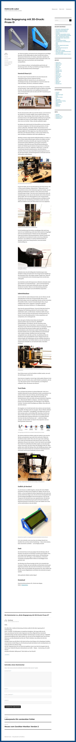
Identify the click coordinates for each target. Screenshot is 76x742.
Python (57, 103)
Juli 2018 (57, 72)
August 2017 (58, 77)
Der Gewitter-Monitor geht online (62, 29)
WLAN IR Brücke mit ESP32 (61, 40)
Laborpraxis (58, 99)
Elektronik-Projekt (59, 94)
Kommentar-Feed (59, 116)
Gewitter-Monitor (59, 97)
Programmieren (59, 102)
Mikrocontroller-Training (61, 100)
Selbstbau (6, 65)
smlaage (6, 56)
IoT (56, 98)
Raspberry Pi (58, 104)
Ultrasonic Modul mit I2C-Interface (62, 36)
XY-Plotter (58, 32)
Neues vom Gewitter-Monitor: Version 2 (63, 54)
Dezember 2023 (59, 63)
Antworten (7, 654)
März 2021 (58, 66)
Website (7, 700)
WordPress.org (58, 118)
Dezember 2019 (59, 70)
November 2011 (58, 83)
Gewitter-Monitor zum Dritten (61, 31)
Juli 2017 (57, 78)
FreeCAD (10, 61)
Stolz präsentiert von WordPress (18, 736)
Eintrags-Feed (58, 115)
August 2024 (58, 62)
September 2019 (59, 71)
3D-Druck (6, 61)
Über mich (61, 9)
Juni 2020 (57, 68)
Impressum (68, 9)
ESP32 (57, 44)
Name (6, 688)
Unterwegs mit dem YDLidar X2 (62, 30)
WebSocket (58, 105)
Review (9, 64)
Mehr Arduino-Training (60, 50)
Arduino (57, 93)
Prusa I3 (6, 64)
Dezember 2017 (59, 76)
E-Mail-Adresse (9, 694)
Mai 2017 (57, 80)
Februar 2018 (58, 73)
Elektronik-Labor (12, 9)
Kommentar (8, 670)
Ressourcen (55, 9)
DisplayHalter (24, 585)
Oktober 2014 (58, 81)
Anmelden (58, 114)
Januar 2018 (58, 75)
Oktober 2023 (58, 65)
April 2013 (57, 82)
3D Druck (6, 60)
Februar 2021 (58, 67)
